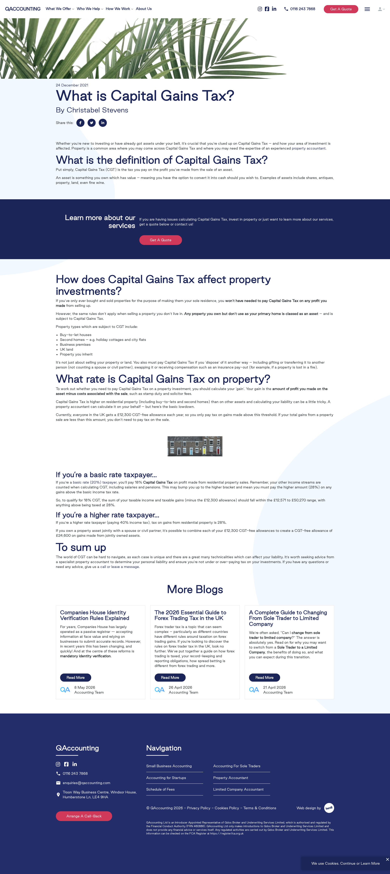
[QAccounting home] (23, 9)
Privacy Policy (198, 808)
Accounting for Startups (166, 778)
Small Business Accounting (169, 766)
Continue (347, 863)
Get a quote (341, 9)
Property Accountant (230, 778)
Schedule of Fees (160, 789)
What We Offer (58, 9)
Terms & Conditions (259, 808)
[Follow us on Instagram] (58, 764)
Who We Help (88, 9)
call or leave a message (119, 567)
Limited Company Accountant (238, 789)
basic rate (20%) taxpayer (95, 482)
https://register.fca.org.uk (227, 833)
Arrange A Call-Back (84, 816)
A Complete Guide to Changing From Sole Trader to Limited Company (288, 618)
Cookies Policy (227, 808)
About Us (144, 9)
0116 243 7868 (299, 9)
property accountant (309, 148)
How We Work (118, 9)
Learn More (370, 863)
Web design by (313, 808)
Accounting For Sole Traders (236, 766)
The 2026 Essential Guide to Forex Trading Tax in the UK (190, 615)
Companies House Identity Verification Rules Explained (94, 615)
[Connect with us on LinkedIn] (75, 764)
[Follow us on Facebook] (66, 764)
